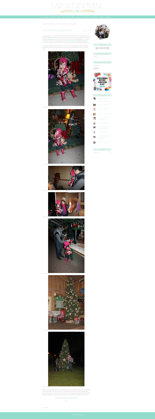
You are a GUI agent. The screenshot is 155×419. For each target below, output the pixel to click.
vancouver (94, 17)
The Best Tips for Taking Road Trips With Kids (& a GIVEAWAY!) (104, 137)
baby (58, 17)
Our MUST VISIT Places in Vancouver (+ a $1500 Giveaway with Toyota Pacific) (104, 100)
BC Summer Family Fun (103, 104)
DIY (82, 17)
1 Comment (45, 407)
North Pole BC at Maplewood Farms (57, 30)
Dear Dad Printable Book (103, 131)
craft (67, 17)
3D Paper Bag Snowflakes (103, 122)
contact (101, 17)
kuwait (87, 17)
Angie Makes (81, 414)
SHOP (47, 17)
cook (77, 17)
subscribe (96, 68)
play (63, 17)
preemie (52, 17)
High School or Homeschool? (104, 113)
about (108, 17)
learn (73, 17)
